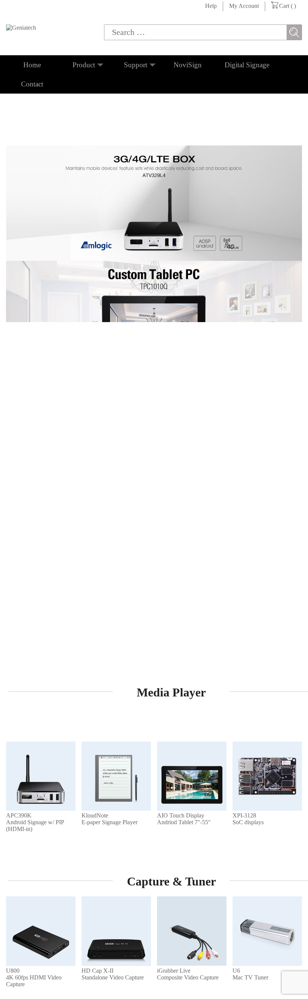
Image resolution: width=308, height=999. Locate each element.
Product (83, 65)
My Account (244, 6)
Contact (32, 84)
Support (135, 65)
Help (211, 6)
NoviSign (188, 65)
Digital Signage (247, 65)
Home (32, 65)
